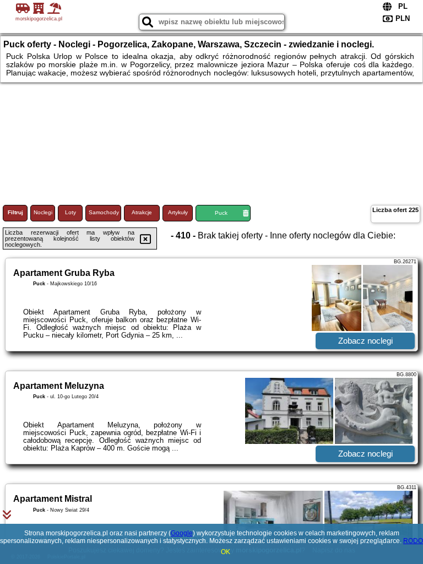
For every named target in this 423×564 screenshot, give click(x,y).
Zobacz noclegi (365, 340)
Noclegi (43, 212)
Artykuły (178, 212)
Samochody (104, 212)
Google (182, 533)
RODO (413, 541)
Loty (70, 212)
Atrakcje (142, 212)
